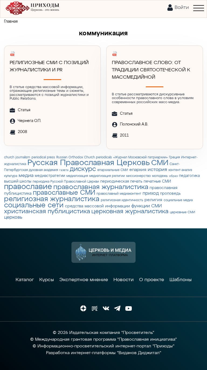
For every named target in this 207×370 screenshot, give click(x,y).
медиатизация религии (107, 176)
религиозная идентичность (122, 200)
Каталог (25, 279)
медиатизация (77, 176)
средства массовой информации (97, 206)
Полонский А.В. (134, 124)
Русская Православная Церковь (88, 163)
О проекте (151, 279)
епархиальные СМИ (112, 170)
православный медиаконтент (118, 194)
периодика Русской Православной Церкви (66, 181)
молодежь (160, 176)
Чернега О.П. (29, 121)
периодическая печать (121, 181)
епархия (137, 169)
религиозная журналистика (51, 199)
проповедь (170, 194)
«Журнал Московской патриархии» (140, 157)
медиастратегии (50, 176)
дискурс (83, 169)
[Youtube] (128, 308)
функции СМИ (146, 206)
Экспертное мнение (83, 279)
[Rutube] (94, 308)
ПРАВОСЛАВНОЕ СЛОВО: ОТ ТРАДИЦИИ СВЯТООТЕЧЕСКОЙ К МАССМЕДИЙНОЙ (151, 70)
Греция (174, 157)
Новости (123, 279)
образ (173, 176)
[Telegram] (117, 308)
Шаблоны (181, 279)
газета (63, 170)
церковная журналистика (129, 211)
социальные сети (34, 205)
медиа (26, 175)
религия (153, 200)
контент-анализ (180, 170)
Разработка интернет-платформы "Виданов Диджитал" (103, 353)
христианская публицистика (47, 211)
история (157, 169)
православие (28, 187)
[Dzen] (83, 308)
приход (151, 193)
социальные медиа (178, 200)
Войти (182, 7)
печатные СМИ (157, 181)
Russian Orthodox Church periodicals (84, 157)
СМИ (159, 163)
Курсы (46, 279)
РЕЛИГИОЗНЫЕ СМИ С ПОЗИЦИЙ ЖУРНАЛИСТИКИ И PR (49, 66)
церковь (13, 217)
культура (10, 176)
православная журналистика (100, 187)
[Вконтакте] (106, 308)
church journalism (17, 157)
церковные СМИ (182, 212)
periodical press (43, 157)
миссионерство (138, 176)
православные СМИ (64, 193)
